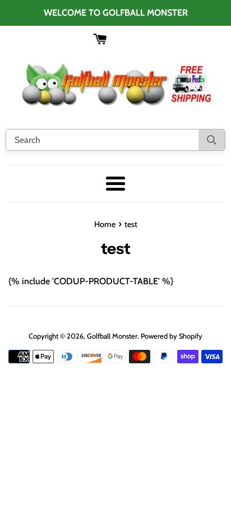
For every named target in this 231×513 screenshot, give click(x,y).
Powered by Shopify (171, 336)
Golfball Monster (112, 336)
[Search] (211, 140)
